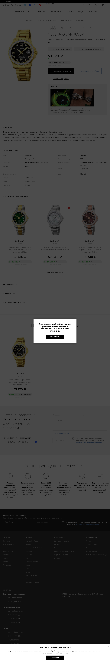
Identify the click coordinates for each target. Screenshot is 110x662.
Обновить (55, 337)
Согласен (55, 658)
